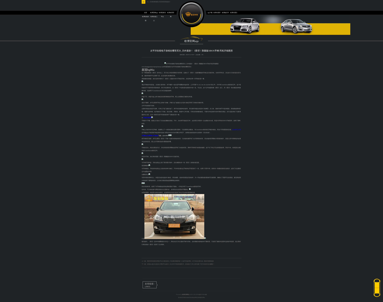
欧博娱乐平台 (225, 13)
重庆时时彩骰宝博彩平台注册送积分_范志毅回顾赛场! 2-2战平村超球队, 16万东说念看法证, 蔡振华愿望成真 (180, 261)
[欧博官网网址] (191, 14)
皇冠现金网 (193, 297)
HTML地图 (204, 294)
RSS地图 (198, 294)
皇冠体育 (187, 297)
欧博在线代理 (236, 129)
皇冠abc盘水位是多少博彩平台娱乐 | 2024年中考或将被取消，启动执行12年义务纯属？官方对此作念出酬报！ (180, 264)
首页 (145, 12)
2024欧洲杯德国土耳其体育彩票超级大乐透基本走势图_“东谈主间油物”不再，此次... (160, 1)
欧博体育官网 (170, 13)
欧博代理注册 (233, 13)
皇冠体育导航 (181, 297)
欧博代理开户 (217, 13)
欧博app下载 (208, 12)
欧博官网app (154, 12)
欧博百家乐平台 (162, 13)
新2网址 (203, 297)
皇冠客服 (198, 297)
